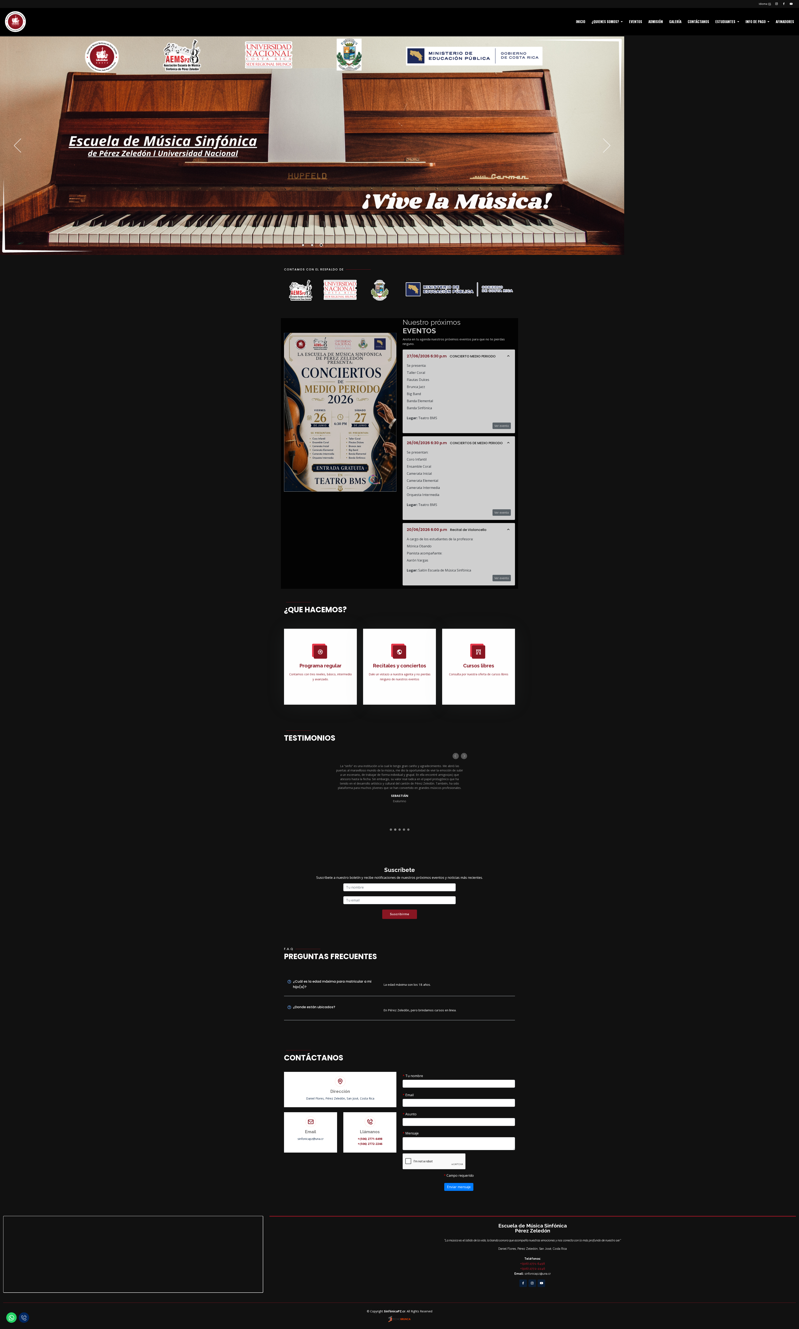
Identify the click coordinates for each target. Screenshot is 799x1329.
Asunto (410, 1114)
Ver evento (501, 426)
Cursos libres (478, 666)
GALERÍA (675, 21)
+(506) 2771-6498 (370, 1139)
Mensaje (411, 1133)
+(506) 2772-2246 (370, 1144)
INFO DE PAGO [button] (756, 21)
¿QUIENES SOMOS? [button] (606, 21)
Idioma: (765, 4)
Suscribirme (399, 914)
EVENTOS (635, 21)
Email (408, 1095)
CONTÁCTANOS (698, 21)
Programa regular (320, 666)
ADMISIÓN (655, 21)
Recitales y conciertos (399, 666)
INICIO (580, 21)
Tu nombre (413, 1076)
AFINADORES (785, 21)
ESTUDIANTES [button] (725, 21)
